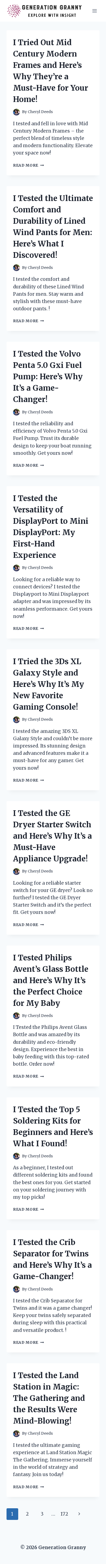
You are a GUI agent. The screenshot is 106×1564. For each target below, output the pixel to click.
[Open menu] (94, 10)
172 (64, 1514)
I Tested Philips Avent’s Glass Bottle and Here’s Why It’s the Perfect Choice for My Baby (50, 980)
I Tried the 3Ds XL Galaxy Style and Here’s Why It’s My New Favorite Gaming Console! (48, 684)
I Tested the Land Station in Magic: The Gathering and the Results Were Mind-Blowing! (49, 1398)
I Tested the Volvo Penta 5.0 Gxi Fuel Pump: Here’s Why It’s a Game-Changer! (48, 376)
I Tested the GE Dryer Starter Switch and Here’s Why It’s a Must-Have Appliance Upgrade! (52, 836)
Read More (28, 165)
